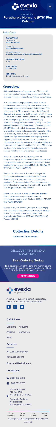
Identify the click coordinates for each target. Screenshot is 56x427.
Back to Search (9, 32)
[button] (50, 6)
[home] (24, 6)
